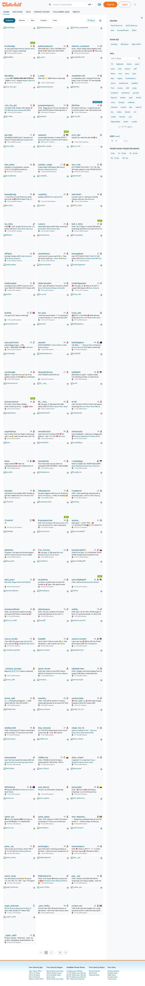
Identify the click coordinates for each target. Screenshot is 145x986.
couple (134, 122)
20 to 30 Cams (34, 975)
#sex (91, 288)
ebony (129, 64)
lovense (122, 117)
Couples (43, 20)
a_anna (41, 76)
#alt (32, 760)
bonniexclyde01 (79, 550)
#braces (60, 345)
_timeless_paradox (13, 668)
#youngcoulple (24, 762)
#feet (49, 229)
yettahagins (43, 846)
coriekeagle (10, 372)
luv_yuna (42, 313)
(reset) (117, 136)
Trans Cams (112, 979)
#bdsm (17, 789)
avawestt (42, 135)
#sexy (60, 673)
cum (130, 117)
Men (32, 20)
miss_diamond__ (79, 817)
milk (127, 88)
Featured (9, 20)
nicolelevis (43, 579)
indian (119, 112)
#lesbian (41, 169)
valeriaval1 (76, 194)
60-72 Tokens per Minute (76, 977)
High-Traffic (136, 44)
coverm (41, 224)
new (120, 74)
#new (6, 51)
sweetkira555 (44, 431)
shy (112, 112)
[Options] (100, 20)
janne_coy (9, 846)
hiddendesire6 (44, 876)
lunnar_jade (10, 698)
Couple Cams (112, 977)
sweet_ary (9, 817)
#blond (97, 406)
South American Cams (55, 979)
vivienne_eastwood (80, 46)
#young (20, 110)
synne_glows (44, 817)
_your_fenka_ (44, 906)
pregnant (114, 93)
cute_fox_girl (11, 105)
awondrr (42, 342)
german (136, 93)
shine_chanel (77, 757)
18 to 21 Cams (34, 973)
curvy (113, 102)
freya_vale (76, 313)
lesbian (123, 98)
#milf (23, 582)
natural (138, 107)
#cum (91, 466)
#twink (7, 908)
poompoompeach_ (46, 105)
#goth (7, 792)
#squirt (62, 167)
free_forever (44, 550)
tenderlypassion (79, 283)
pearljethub (43, 461)
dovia (7, 461)
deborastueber (45, 283)
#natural (17, 258)
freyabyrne (77, 491)
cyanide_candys (45, 164)
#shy (25, 110)
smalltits (134, 83)
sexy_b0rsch (43, 787)
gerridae (8, 135)
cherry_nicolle (11, 639)
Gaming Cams (94, 975)
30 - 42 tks (133, 153)
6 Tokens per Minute (74, 971)
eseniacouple (78, 698)
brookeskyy (10, 46)
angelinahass (10, 431)
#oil (51, 169)
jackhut (8, 313)
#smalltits (54, 140)
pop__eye (76, 876)
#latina (30, 80)
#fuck (55, 169)
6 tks (113, 153)
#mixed (87, 643)
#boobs (28, 582)
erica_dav (76, 135)
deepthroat (123, 83)
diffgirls (8, 253)
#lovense (91, 199)
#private (80, 347)
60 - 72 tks (115, 158)
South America (131, 26)
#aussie (74, 347)
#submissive (24, 789)
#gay (17, 908)
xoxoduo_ (42, 698)
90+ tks (125, 158)
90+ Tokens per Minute (75, 979)
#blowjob (59, 881)
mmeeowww (10, 757)
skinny (113, 83)
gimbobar (9, 550)
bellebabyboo (78, 342)
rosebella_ (42, 194)
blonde (127, 112)
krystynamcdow (45, 520)
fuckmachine (131, 78)
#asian (56, 406)
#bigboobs (23, 197)
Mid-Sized (124, 44)
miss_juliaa (9, 164)
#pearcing (8, 762)
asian (113, 69)
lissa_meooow (44, 728)
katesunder (77, 787)
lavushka (8, 491)
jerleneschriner (12, 402)
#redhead (46, 525)
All (89, 4)
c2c (135, 112)
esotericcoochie (79, 639)
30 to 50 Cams (34, 977)
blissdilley (9, 76)
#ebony (47, 169)
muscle (123, 107)
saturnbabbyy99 (79, 579)
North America (116, 26)
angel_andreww (12, 906)
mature (127, 69)
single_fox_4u (78, 728)
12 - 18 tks (122, 153)
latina (113, 74)
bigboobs (119, 64)
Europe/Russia (123, 30)
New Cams (93, 973)
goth (131, 98)
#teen (33, 49)
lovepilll (41, 639)
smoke (113, 117)
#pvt (23, 256)
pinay (134, 88)
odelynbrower (78, 668)
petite (125, 122)
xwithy (75, 609)
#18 (6, 110)
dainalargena (44, 609)
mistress (114, 107)
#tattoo (40, 347)
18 (112, 64)
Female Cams (113, 973)
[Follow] (34, 28)
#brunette (29, 140)
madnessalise (10, 283)
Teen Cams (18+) (35, 971)
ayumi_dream (44, 668)
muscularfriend (11, 342)
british (138, 98)
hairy (127, 74)
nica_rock (76, 164)
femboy (121, 102)
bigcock (114, 98)
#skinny (98, 258)
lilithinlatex (10, 787)
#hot (19, 582)
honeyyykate (77, 253)
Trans (55, 20)
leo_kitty (9, 224)
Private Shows (94, 971)
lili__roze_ (42, 402)
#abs (65, 345)
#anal (20, 229)
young (120, 88)
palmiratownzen (45, 46)
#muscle (29, 256)
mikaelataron (44, 491)
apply (126, 141)
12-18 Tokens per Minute (76, 973)
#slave (31, 789)
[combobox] (66, 4)
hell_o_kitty (77, 224)
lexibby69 (76, 372)
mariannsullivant (12, 609)
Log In (124, 4)
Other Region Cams (54, 973)
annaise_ (75, 520)
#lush (73, 466)
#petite (27, 49)
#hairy (91, 345)
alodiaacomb (10, 728)
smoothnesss (44, 253)
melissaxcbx (77, 431)
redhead (131, 102)
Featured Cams (113, 971)
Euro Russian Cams (54, 975)
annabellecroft (78, 76)
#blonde (22, 49)
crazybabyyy (77, 461)
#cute (40, 229)
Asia (112, 30)
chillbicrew (43, 757)
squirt (137, 64)
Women (22, 20)
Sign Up (110, 4)
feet (112, 88)
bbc (130, 107)
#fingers (41, 789)
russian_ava (77, 906)
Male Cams (112, 975)
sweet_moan (10, 876)
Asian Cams (51, 977)
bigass (120, 78)
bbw (112, 78)
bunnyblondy (10, 194)
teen (134, 74)
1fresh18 (9, 520)
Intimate (114, 44)
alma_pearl (9, 579)
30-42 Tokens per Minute (76, 975)
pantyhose (125, 93)
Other (134, 30)
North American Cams (55, 971)
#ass (58, 229)
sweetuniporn (78, 846)
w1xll (74, 402)
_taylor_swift (11, 935)
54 (60, 953)
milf (135, 69)
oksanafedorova (45, 372)
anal (119, 69)
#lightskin (93, 643)
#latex (11, 792)
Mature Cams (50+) (36, 979)
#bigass (25, 80)
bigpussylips (115, 122)
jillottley (75, 105)
